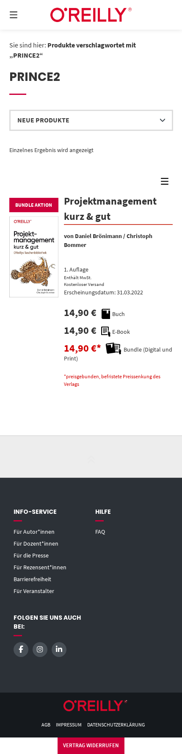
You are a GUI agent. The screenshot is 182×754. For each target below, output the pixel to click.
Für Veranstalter (34, 591)
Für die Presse (31, 555)
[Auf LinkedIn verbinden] (59, 649)
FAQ (100, 531)
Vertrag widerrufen (91, 745)
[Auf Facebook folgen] (21, 649)
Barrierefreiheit (32, 579)
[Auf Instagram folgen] (40, 649)
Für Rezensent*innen (40, 567)
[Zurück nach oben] (91, 457)
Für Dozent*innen (36, 543)
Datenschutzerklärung (116, 724)
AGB (45, 724)
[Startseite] (91, 14)
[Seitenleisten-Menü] (166, 183)
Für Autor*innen (34, 531)
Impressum (69, 724)
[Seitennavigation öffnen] (25, 15)
